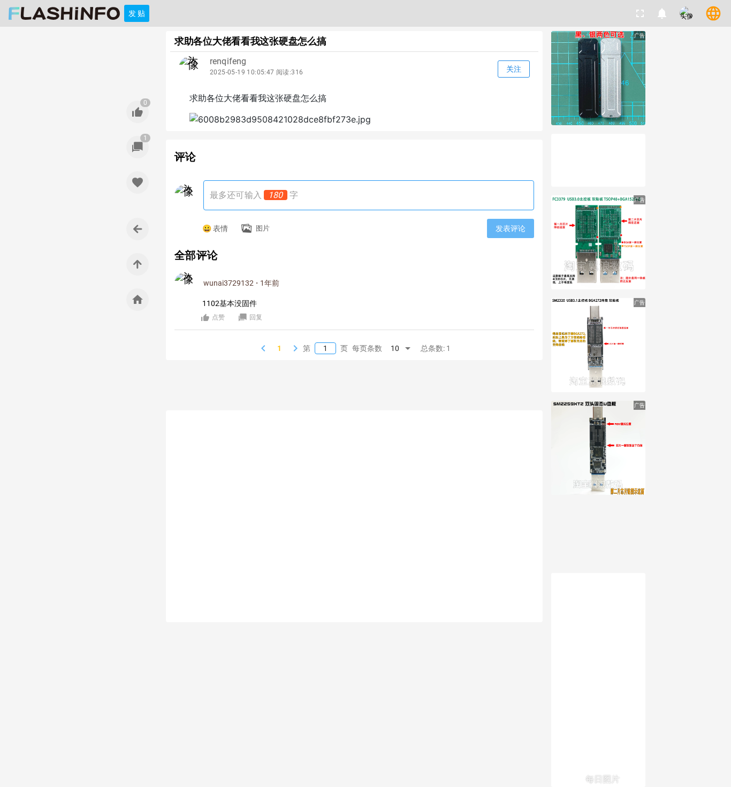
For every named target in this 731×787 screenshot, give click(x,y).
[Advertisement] (354, 387)
